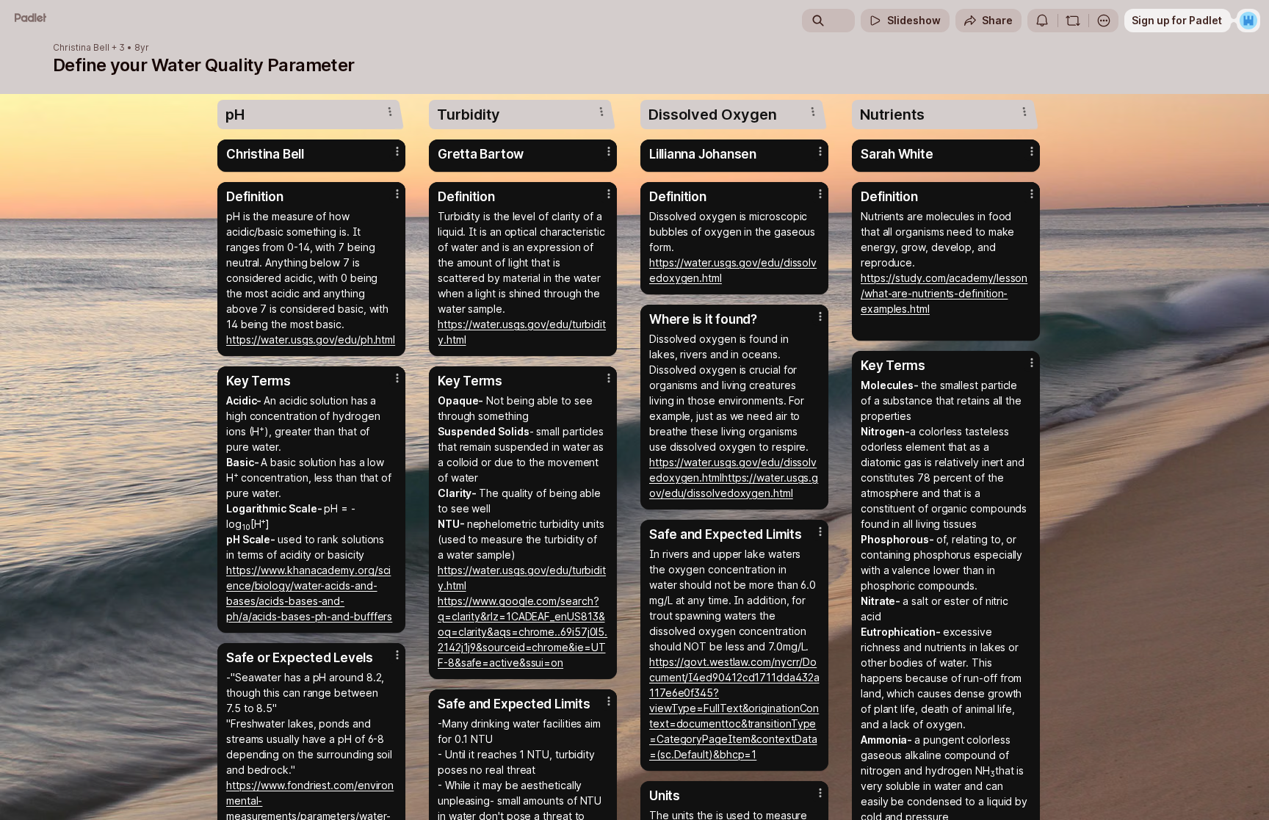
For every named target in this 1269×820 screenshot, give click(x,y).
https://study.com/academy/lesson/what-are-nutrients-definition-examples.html (944, 293)
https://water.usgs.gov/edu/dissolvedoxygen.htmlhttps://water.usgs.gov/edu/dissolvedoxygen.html (733, 477)
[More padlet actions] (1103, 20)
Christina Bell (81, 48)
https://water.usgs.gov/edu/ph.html (310, 339)
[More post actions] (397, 151)
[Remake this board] (1073, 20)
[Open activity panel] (1042, 20)
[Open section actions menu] (390, 112)
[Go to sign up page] (1248, 20)
